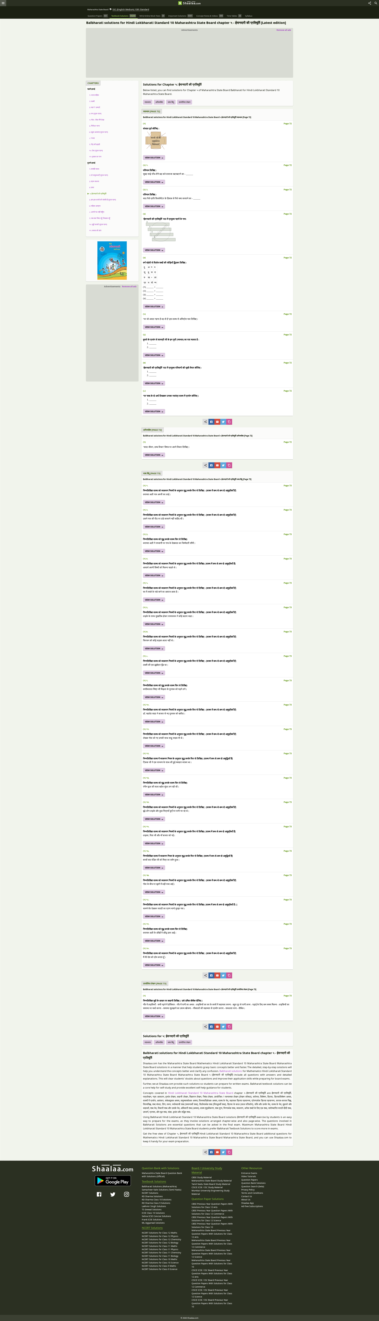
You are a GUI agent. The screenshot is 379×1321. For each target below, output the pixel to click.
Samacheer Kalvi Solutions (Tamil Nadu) (161, 1189)
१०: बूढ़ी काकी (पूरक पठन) (97, 224)
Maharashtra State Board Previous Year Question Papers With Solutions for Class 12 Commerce (212, 1243)
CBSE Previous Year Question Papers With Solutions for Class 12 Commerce (212, 1212)
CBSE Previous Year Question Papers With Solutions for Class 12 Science (212, 1219)
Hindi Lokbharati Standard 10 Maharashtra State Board (200, 1093)
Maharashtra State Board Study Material (212, 1180)
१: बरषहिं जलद (93, 169)
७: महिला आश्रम (94, 206)
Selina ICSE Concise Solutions (156, 1216)
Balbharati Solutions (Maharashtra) (159, 1186)
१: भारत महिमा (93, 95)
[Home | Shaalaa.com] (180, 3)
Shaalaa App (247, 1203)
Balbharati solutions (230, 1071)
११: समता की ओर (94, 230)
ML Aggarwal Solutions (153, 1222)
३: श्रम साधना (93, 181)
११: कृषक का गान (94, 156)
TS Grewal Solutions (152, 1209)
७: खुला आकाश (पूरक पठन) (97, 132)
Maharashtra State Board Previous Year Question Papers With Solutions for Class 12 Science (212, 1253)
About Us (245, 1199)
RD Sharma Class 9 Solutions (156, 1203)
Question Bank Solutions (253, 1183)
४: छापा (90, 187)
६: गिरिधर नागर (93, 125)
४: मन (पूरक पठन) (94, 113)
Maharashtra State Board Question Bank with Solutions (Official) (162, 1175)
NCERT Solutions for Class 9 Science (159, 1269)
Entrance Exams (249, 1173)
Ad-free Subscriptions (252, 1206)
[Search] (376, 3)
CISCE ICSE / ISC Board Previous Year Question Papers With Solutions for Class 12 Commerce (212, 1283)
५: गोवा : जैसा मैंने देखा (95, 119)
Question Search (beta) (252, 1186)
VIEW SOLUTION (153, 157)
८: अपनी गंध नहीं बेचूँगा (95, 212)
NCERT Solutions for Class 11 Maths (159, 1246)
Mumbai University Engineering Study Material (210, 1192)
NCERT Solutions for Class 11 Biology (160, 1256)
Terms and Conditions (252, 1193)
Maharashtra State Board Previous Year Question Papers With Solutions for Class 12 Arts (212, 1233)
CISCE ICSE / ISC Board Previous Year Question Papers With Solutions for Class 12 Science (212, 1293)
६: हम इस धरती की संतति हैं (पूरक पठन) (101, 199)
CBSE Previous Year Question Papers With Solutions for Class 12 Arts (212, 1205)
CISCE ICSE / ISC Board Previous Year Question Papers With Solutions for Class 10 (212, 1303)
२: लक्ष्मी (91, 101)
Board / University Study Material (207, 1170)
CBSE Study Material (202, 1177)
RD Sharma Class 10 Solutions (156, 1199)
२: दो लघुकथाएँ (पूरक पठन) (97, 175)
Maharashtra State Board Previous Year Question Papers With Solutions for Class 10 (212, 1263)
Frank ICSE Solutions (152, 1219)
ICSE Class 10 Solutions (153, 1212)
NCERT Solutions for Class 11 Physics (160, 1249)
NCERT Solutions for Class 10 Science (160, 1262)
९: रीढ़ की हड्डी (93, 144)
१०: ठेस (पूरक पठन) (95, 150)
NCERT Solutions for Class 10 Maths (159, 1259)
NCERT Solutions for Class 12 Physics (160, 1236)
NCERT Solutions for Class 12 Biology (160, 1242)
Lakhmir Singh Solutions (154, 1206)
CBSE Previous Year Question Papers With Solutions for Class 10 (212, 1225)
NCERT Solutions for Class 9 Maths (159, 1265)
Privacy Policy (247, 1189)
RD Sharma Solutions (152, 1196)
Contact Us (246, 1196)
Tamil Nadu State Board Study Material (211, 1184)
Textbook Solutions (154, 1181)
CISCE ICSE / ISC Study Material (207, 1187)
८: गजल (91, 138)
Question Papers (249, 1179)
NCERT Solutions (150, 1193)
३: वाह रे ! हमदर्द (93, 107)
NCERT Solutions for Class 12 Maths (159, 1232)
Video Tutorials (248, 1176)
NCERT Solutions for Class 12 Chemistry (161, 1239)
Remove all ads (284, 30)
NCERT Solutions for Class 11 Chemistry (161, 1252)
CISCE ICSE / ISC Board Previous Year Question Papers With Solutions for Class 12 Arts (212, 1273)
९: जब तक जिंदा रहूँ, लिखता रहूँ (98, 218)
